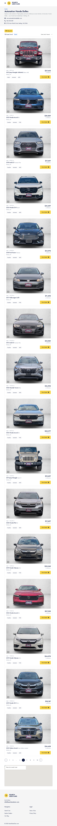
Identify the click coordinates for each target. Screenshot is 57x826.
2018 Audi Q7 (10, 162)
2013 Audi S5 (10, 343)
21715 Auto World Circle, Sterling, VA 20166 (16, 23)
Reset (15, 34)
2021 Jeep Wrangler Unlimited (14, 72)
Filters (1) (9, 31)
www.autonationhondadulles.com (14, 18)
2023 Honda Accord (12, 433)
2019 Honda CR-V (11, 703)
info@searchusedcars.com (12, 802)
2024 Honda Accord (12, 613)
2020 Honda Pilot (11, 523)
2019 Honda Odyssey (12, 568)
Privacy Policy (33, 813)
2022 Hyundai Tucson (12, 388)
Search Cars (7, 810)
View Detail (44, 77)
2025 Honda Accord (12, 117)
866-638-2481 (10, 21)
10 (37, 760)
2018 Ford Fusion (11, 253)
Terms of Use (33, 810)
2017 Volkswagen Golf (12, 298)
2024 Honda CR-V (11, 207)
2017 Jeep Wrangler (12, 478)
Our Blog (7, 816)
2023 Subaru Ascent (12, 748)
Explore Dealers (8, 813)
